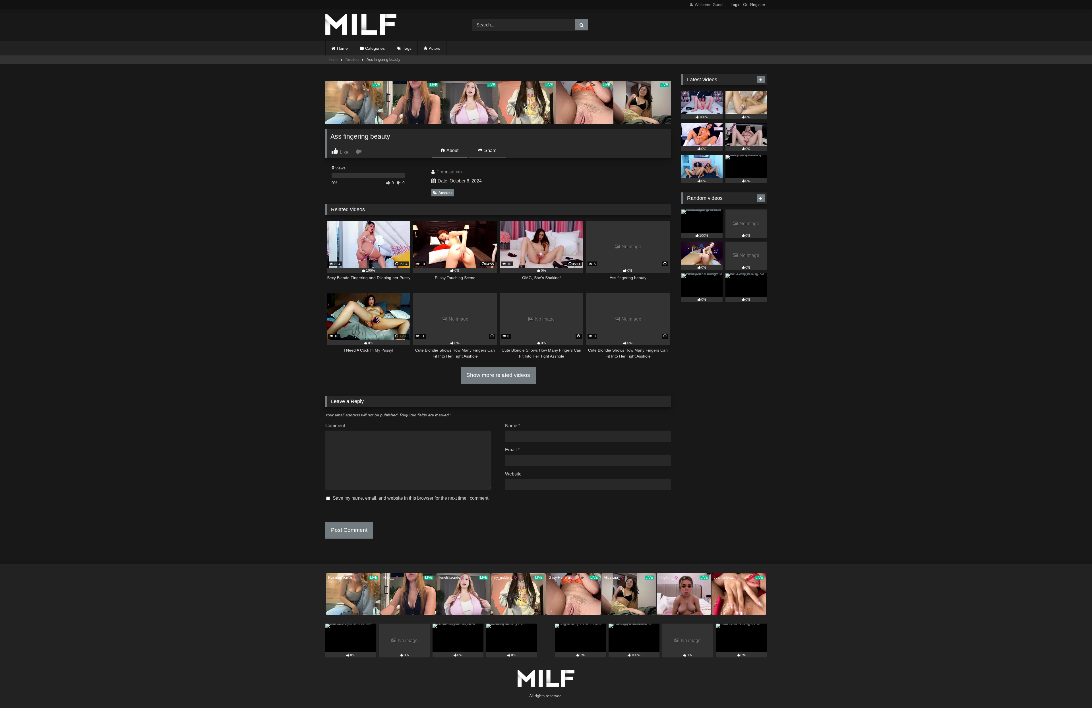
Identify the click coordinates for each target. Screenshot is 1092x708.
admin (455, 171)
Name (512, 425)
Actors (434, 48)
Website (513, 474)
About (452, 150)
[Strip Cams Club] (360, 25)
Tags (407, 48)
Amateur (352, 59)
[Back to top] (1074, 691)
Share (490, 150)
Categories (375, 48)
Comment (335, 425)
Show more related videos (498, 375)
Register (757, 4)
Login (736, 4)
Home (342, 48)
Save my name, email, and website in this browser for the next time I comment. (411, 498)
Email (512, 449)
